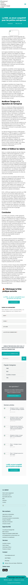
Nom (4, 315)
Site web (5, 326)
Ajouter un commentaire (10, 332)
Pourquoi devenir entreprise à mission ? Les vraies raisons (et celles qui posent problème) (16, 427)
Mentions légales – (9, 579)
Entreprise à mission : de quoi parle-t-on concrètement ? (16, 436)
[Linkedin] (3, 570)
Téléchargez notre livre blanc (16, 577)
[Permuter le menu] (25, 4)
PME (16, 23)
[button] (14, 302)
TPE (21, 23)
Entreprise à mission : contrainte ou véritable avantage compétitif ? (17, 409)
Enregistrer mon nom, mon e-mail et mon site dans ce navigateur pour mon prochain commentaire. (13, 348)
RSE (19, 23)
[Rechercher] (24, 358)
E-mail (5, 321)
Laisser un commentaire (10, 353)
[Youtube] (6, 570)
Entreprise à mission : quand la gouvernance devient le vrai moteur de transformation (16, 418)
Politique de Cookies (19, 579)
